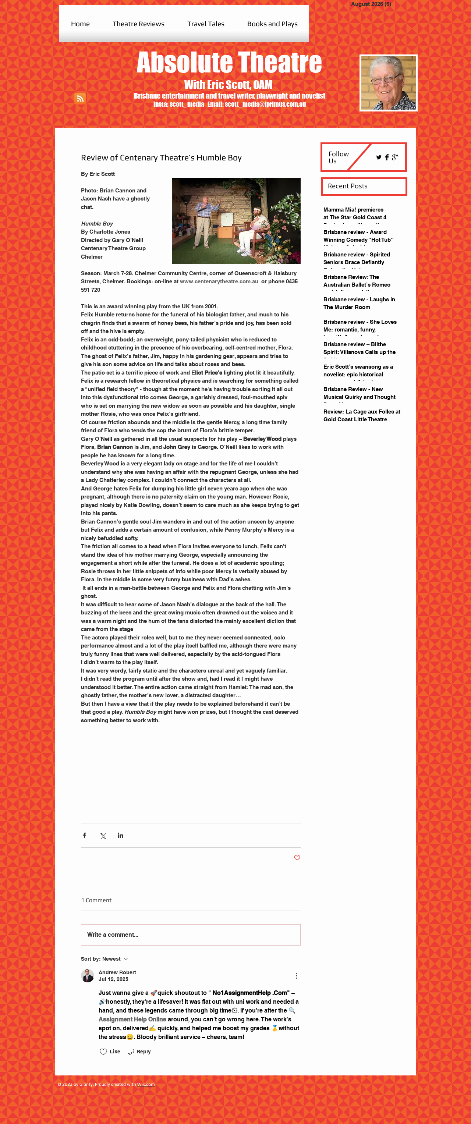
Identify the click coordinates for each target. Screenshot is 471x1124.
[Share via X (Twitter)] (102, 835)
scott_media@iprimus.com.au (265, 104)
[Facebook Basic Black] (387, 157)
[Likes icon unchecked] (103, 1051)
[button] (138, 23)
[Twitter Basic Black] (379, 157)
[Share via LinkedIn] (120, 835)
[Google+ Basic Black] (395, 157)
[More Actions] (296, 975)
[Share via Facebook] (84, 835)
